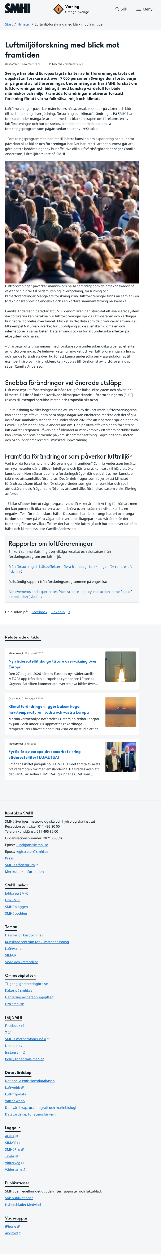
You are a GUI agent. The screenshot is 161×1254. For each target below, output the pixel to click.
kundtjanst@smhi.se (32, 844)
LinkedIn (58, 611)
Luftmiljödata (15, 1094)
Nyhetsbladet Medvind (23, 1204)
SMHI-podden (16, 913)
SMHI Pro (35, 1149)
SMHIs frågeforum (42, 864)
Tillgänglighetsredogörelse (26, 983)
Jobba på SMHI (16, 893)
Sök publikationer (19, 1198)
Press (9, 858)
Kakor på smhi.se (18, 990)
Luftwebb (35, 1087)
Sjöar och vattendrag (21, 962)
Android (34, 1233)
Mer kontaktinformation (24, 871)
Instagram (35, 1052)
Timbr (32, 1156)
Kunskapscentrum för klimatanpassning (37, 942)
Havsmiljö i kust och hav (24, 935)
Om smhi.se (14, 1003)
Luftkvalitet (14, 948)
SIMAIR (10, 955)
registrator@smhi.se (32, 851)
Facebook (40, 611)
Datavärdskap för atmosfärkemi (30, 1114)
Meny (147, 9)
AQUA (32, 1135)
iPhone (33, 1226)
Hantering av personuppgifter (29, 997)
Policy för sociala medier (24, 1059)
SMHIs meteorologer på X (48, 1038)
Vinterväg (35, 1162)
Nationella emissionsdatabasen (30, 1080)
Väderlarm (36, 1169)
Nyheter (23, 24)
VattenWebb (15, 1101)
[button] (121, 9)
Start (9, 24)
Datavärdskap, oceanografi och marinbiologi (40, 1107)
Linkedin (34, 1045)
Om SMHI (12, 900)
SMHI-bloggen (16, 906)
